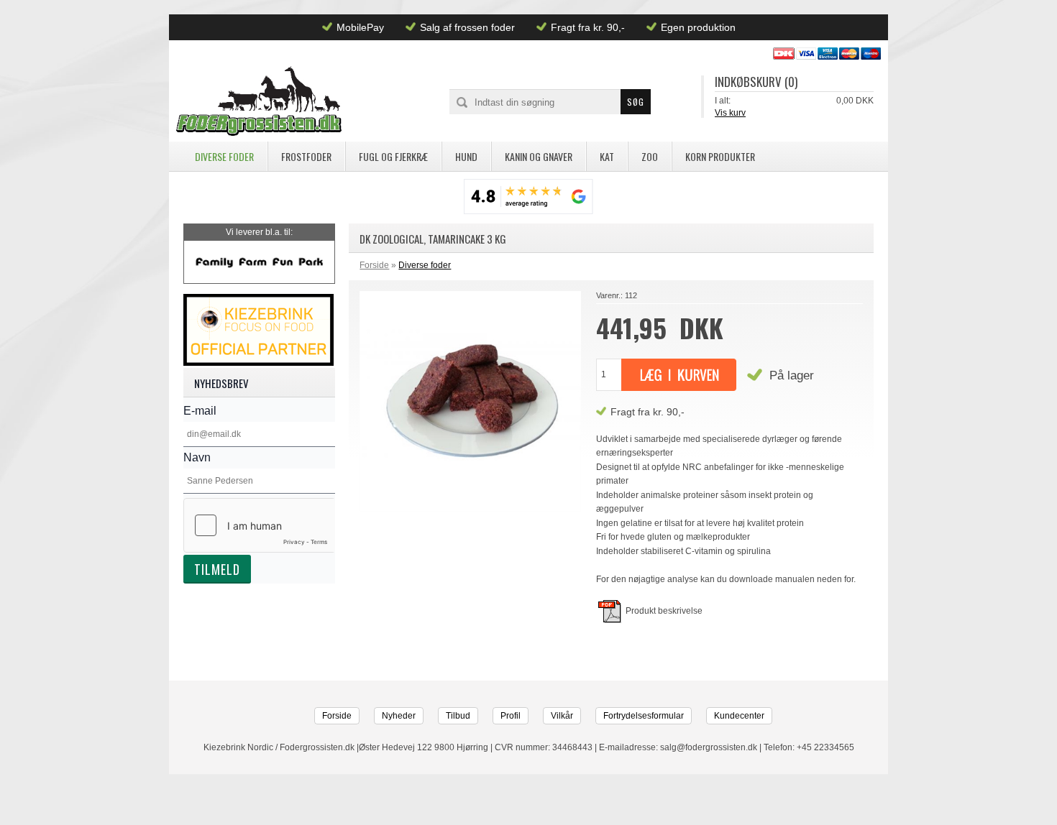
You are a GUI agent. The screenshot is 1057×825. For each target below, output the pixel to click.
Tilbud (458, 716)
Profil (510, 716)
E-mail (199, 411)
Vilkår (562, 716)
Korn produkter (720, 156)
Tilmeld (217, 569)
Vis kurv (730, 113)
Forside (374, 265)
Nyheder (399, 716)
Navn (197, 457)
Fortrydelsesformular (643, 716)
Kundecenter (739, 716)
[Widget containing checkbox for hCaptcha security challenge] (259, 525)
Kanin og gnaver (538, 156)
